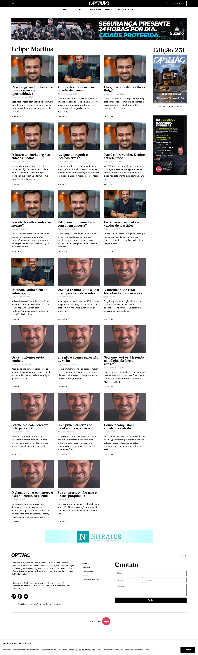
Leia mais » (16, 116)
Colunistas (80, 10)
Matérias (66, 10)
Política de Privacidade (85, 650)
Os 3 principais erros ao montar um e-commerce (75, 426)
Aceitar (187, 650)
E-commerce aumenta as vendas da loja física (122, 224)
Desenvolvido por (94, 621)
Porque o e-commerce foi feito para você (29, 426)
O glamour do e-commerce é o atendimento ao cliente (32, 494)
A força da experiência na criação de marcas (76, 88)
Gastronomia (95, 10)
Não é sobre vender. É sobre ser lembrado (124, 156)
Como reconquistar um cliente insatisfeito (120, 426)
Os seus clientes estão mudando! (27, 359)
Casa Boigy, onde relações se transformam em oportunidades (32, 90)
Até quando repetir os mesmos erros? (73, 156)
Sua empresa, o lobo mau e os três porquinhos (77, 494)
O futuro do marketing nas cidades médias (30, 156)
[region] (99, 647)
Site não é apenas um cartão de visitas (78, 359)
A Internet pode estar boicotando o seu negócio (123, 291)
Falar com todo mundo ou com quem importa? (76, 224)
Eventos (109, 10)
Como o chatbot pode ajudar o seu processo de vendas (78, 291)
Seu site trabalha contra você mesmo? (32, 224)
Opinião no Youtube (126, 10)
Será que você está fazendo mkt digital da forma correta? (124, 360)
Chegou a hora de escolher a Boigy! (124, 88)
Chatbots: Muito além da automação (29, 291)
